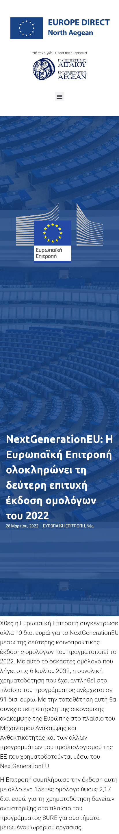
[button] (59, 96)
